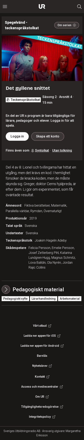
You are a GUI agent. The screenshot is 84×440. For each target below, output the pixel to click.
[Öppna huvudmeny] (4, 6)
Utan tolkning (62, 150)
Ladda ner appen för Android (40, 345)
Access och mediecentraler (39, 386)
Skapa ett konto (47, 136)
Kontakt (40, 376)
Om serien (64, 25)
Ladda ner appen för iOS (40, 335)
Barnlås (42, 355)
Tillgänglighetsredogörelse (40, 406)
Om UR (39, 396)
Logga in (17, 136)
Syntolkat (42, 150)
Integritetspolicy (40, 416)
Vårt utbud (40, 325)
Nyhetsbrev (39, 365)
